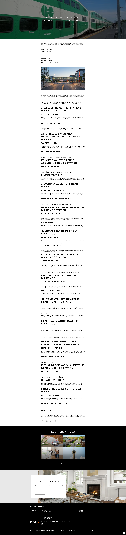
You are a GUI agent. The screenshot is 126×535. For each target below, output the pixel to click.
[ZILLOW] (95, 530)
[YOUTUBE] (87, 530)
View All (63, 463)
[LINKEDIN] (84, 530)
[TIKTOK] (92, 530)
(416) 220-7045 (81, 511)
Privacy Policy (72, 530)
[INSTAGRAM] (82, 530)
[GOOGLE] (90, 530)
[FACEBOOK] (79, 530)
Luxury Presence (51, 530)
